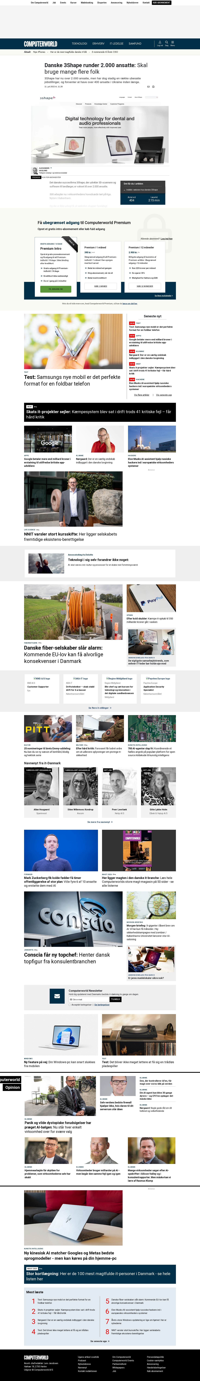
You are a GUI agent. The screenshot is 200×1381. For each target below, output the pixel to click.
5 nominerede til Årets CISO (105, 52)
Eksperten (102, 2)
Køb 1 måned (100, 286)
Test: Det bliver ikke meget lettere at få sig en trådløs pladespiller (63, 1332)
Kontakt (146, 2)
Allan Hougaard (41, 809)
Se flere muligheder (163, 296)
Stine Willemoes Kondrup (80, 809)
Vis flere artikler (141, 395)
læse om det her (130, 304)
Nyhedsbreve (132, 2)
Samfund (135, 44)
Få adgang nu (56, 289)
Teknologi (79, 44)
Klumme (140, 351)
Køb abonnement (161, 2)
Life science (29, 530)
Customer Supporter (38, 686)
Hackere (140, 379)
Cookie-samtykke (155, 1360)
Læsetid (154, 197)
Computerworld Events (123, 1360)
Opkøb (130, 615)
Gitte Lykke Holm (158, 809)
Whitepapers (118, 1367)
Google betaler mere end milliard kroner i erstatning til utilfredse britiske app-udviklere (150, 342)
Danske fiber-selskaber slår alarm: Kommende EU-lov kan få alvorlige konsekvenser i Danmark (140, 1301)
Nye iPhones (39, 52)
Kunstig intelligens (137, 745)
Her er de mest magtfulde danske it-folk (68, 52)
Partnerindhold (119, 1364)
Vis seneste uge (164, 395)
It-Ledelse (116, 44)
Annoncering (116, 2)
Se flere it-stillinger (99, 708)
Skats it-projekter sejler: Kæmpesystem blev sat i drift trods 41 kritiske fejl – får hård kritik (152, 370)
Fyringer (28, 874)
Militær (79, 745)
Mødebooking (87, 2)
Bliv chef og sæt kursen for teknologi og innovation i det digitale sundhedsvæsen (119, 690)
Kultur (27, 745)
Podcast (82, 1360)
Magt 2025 (32, 1269)
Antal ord (132, 197)
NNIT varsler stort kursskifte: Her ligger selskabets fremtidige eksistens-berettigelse (135, 1332)
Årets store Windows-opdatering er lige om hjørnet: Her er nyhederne (138, 1322)
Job (54, 2)
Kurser (73, 2)
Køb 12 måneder (145, 286)
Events (63, 2)
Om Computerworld (39, 2)
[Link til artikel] (73, 341)
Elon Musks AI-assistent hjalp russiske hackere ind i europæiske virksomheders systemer (150, 386)
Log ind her (167, 239)
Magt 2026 (107, 874)
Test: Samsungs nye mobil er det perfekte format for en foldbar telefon (64, 1301)
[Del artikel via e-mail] (149, 87)
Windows (28, 1059)
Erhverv (98, 44)
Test (26, 372)
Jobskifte (28, 950)
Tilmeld (115, 999)
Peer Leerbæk (119, 809)
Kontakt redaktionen (87, 1371)
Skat (138, 364)
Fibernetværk (30, 643)
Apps (138, 336)
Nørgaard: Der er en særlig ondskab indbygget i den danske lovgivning (66, 1322)
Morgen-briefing (135, 922)
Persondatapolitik (155, 1357)
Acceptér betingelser (82, 1004)
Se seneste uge (98, 1341)
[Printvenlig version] (153, 87)
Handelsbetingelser (156, 1367)
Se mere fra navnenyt (98, 822)
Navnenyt (82, 1367)
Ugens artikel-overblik (88, 1357)
